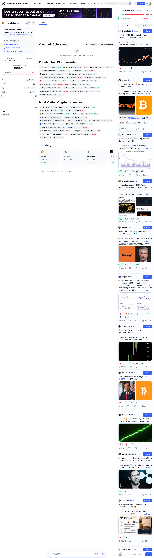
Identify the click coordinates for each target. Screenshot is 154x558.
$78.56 (54, 120)
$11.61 (52, 124)
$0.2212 (101, 120)
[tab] (86, 44)
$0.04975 (52, 110)
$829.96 (76, 117)
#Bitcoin (121, 139)
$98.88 (52, 117)
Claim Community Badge (14, 51)
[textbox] (133, 554)
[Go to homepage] (11, 3)
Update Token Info (12, 44)
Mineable (6, 114)
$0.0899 (54, 127)
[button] (84, 3)
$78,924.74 (84, 107)
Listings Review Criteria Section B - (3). (18, 35)
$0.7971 (79, 127)
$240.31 (52, 137)
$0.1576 (84, 134)
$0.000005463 (55, 134)
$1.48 (76, 110)
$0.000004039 (79, 124)
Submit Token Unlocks (13, 48)
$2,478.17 (86, 114)
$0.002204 (55, 107)
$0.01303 (56, 114)
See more (149, 10)
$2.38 (56, 130)
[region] (55, 3)
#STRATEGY (123, 35)
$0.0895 (78, 120)
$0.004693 (87, 130)
